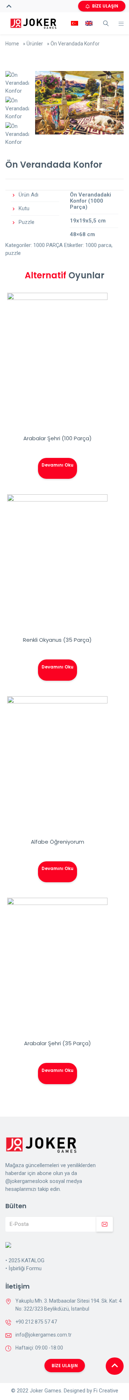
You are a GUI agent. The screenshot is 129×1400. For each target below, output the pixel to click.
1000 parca (98, 245)
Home (12, 44)
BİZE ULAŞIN (105, 6)
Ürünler (35, 44)
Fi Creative (106, 1390)
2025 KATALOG (26, 1260)
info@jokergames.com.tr (43, 1335)
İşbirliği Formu (25, 1268)
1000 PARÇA (48, 245)
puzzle (13, 253)
